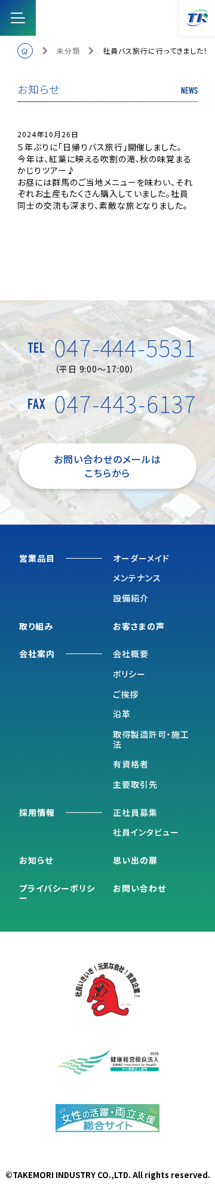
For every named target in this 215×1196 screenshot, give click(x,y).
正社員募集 (135, 812)
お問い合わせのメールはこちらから (107, 465)
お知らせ (36, 860)
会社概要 (131, 653)
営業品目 (37, 558)
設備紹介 (131, 598)
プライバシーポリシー (57, 893)
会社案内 (37, 654)
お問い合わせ (139, 888)
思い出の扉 (135, 860)
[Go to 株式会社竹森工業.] (25, 50)
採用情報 (37, 812)
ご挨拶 (126, 694)
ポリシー (129, 674)
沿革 (122, 714)
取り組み (36, 626)
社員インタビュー (146, 832)
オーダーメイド (141, 558)
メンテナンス (137, 578)
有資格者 (131, 764)
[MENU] (18, 18)
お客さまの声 (139, 626)
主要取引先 (135, 784)
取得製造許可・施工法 (151, 739)
